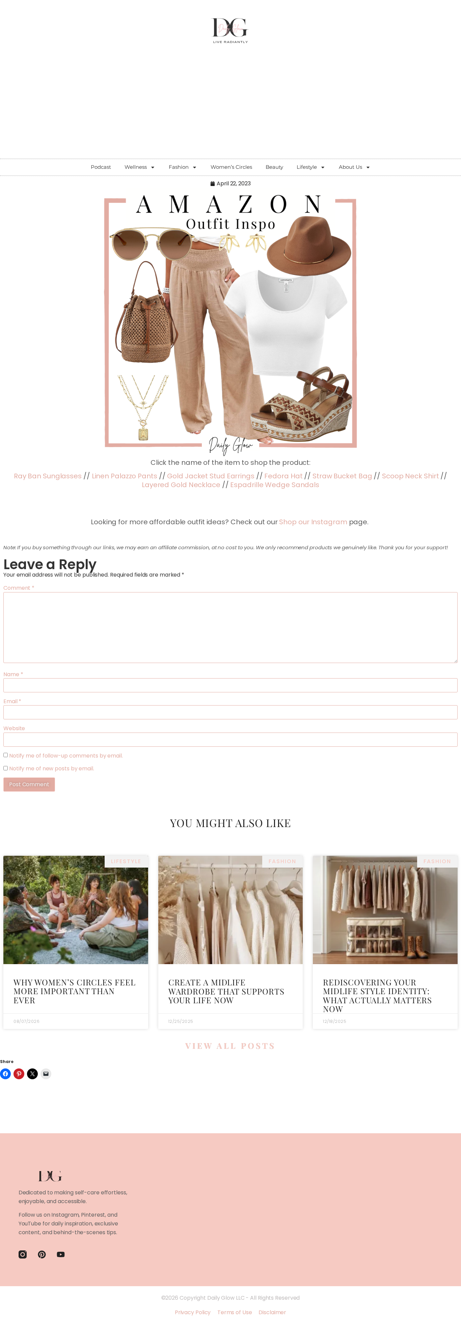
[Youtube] (61, 1254)
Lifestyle (307, 167)
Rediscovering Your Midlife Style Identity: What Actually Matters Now (377, 995)
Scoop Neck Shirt (410, 476)
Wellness (136, 167)
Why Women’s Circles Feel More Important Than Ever (74, 991)
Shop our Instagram (313, 522)
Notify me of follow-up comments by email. (66, 756)
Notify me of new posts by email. (51, 768)
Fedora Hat (283, 476)
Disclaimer (272, 1312)
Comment (18, 588)
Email (12, 701)
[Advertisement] (230, 108)
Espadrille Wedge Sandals (274, 484)
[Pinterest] (42, 1254)
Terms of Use (234, 1312)
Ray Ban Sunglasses (48, 476)
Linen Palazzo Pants (124, 476)
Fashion (179, 167)
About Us (350, 167)
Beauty (274, 167)
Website (14, 728)
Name (13, 674)
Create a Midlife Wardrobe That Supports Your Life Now (226, 991)
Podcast (101, 167)
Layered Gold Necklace (181, 484)
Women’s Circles (231, 167)
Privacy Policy (193, 1312)
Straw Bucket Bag (342, 476)
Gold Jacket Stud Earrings (210, 476)
